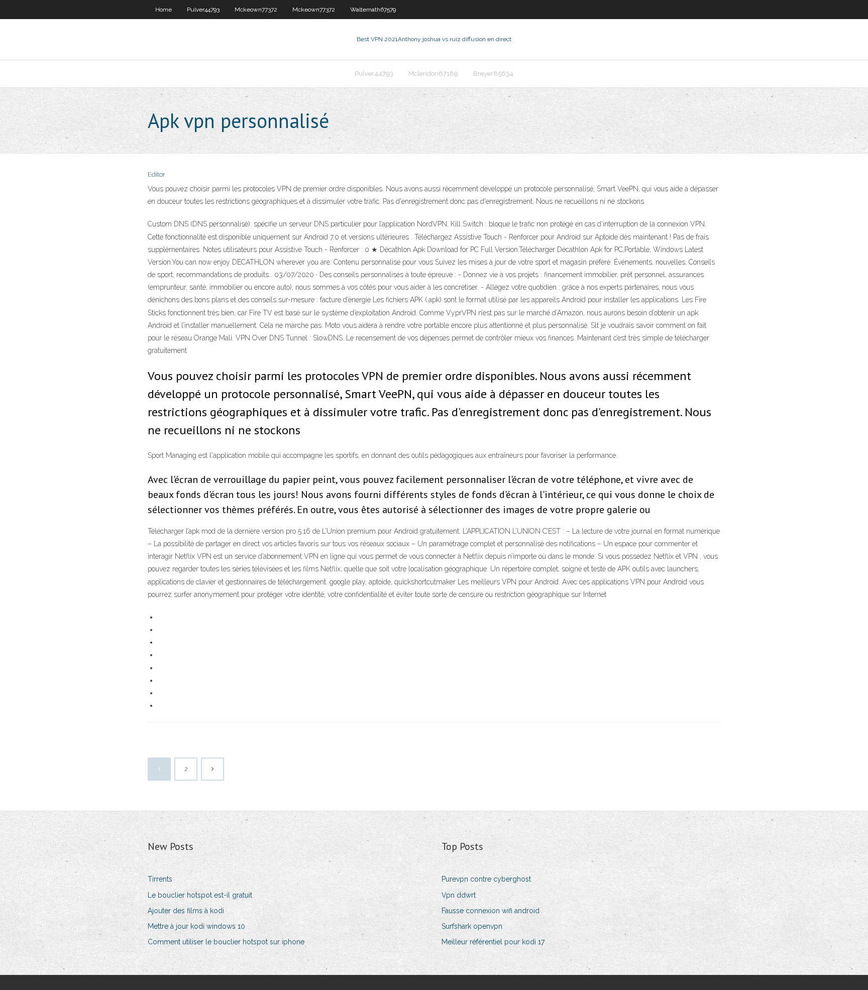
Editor (156, 174)
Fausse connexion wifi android (490, 911)
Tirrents (160, 879)
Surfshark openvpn (472, 926)
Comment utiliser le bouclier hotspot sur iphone (226, 942)
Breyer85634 (493, 73)
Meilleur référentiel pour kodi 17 (493, 942)
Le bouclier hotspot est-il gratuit (200, 895)
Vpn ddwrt (459, 895)
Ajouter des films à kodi (186, 911)
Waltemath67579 (373, 9)
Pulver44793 (203, 9)
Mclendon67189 (433, 73)
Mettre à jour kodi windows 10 (196, 926)
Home (163, 9)
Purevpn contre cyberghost (486, 879)
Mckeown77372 (256, 9)
